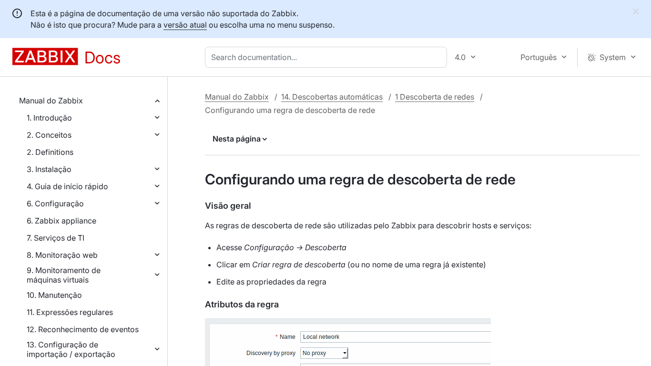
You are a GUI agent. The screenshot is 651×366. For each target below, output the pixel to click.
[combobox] (328, 57)
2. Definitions (50, 152)
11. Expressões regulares (70, 312)
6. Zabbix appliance (61, 220)
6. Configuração (55, 203)
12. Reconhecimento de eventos (83, 329)
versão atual (185, 25)
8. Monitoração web (62, 255)
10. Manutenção (54, 295)
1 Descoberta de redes (434, 97)
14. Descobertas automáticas (332, 97)
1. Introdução (49, 117)
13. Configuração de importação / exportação (71, 349)
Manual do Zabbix (51, 100)
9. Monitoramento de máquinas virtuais (64, 275)
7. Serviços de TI (55, 238)
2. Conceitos (49, 135)
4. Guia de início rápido (67, 186)
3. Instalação (49, 169)
